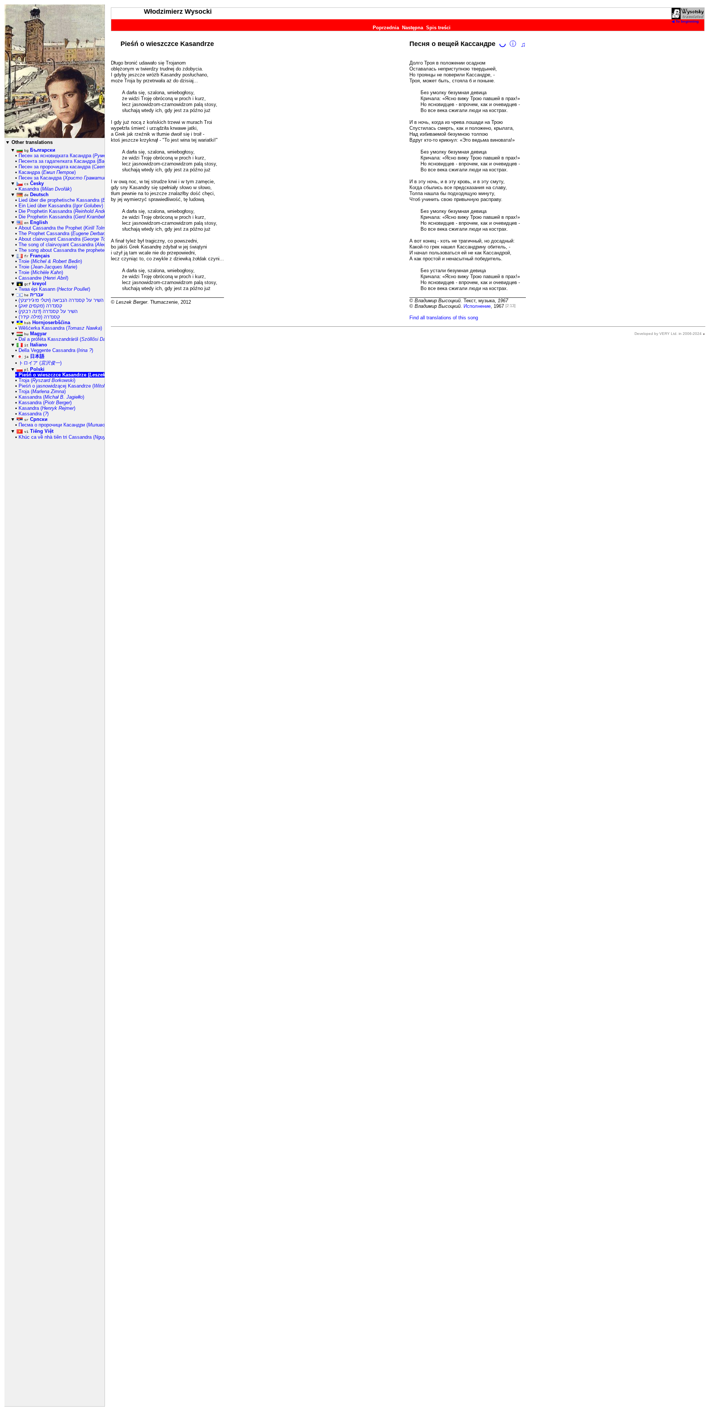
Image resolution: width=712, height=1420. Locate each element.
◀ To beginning (685, 21)
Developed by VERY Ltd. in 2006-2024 (668, 334)
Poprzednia (386, 27)
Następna (412, 27)
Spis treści (438, 27)
